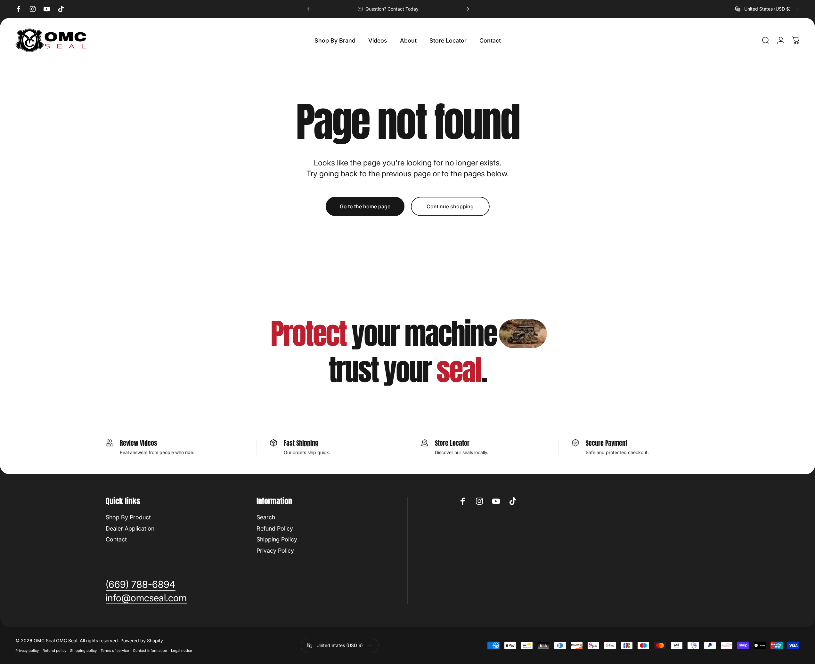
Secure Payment (606, 443)
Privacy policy (27, 650)
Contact (116, 539)
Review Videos (138, 443)
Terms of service (115, 650)
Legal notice (181, 650)
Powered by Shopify (141, 640)
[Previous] (309, 9)
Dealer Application (130, 528)
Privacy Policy (275, 550)
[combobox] (767, 9)
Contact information (150, 650)
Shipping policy (83, 650)
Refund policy (54, 650)
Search (266, 517)
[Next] (467, 9)
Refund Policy (275, 528)
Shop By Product (128, 517)
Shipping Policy (277, 539)
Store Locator (452, 443)
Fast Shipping (301, 443)
